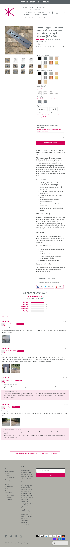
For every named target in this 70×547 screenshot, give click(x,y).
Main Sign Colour (43, 55)
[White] (39, 62)
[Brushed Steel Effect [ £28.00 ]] (45, 62)
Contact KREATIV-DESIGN (10, 476)
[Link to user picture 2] (15, 368)
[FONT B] (45, 92)
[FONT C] (51, 92)
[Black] (39, 58)
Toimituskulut (49, 47)
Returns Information (9, 485)
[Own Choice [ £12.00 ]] (57, 92)
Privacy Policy (9, 495)
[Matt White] (39, 77)
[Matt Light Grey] (51, 73)
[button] (40, 40)
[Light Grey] (51, 58)
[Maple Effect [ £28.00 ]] (45, 66)
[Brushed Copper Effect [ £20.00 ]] (51, 77)
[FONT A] (39, 92)
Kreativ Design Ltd (13, 543)
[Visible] (39, 101)
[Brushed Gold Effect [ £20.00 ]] (57, 77)
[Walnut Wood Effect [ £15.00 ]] (39, 82)
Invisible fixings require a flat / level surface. (49, 99)
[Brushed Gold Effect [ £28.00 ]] (57, 62)
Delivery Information (9, 481)
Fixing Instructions (9, 492)
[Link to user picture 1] (5, 339)
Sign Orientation (43, 106)
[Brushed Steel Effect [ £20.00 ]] (45, 77)
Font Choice (49, 88)
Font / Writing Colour (44, 71)
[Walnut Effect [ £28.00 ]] (39, 66)
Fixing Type (49, 98)
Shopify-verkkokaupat (23, 543)
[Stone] (57, 58)
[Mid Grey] (45, 58)
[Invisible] (45, 101)
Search (7, 469)
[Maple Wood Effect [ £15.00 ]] (45, 82)
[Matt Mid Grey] (45, 73)
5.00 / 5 (39, 296)
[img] (5, 321)
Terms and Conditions (8, 498)
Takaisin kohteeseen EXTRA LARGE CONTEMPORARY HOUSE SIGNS (36, 453)
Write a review (55, 282)
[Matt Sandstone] (57, 73)
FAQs (6, 488)
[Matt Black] (39, 73)
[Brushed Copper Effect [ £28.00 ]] (51, 62)
